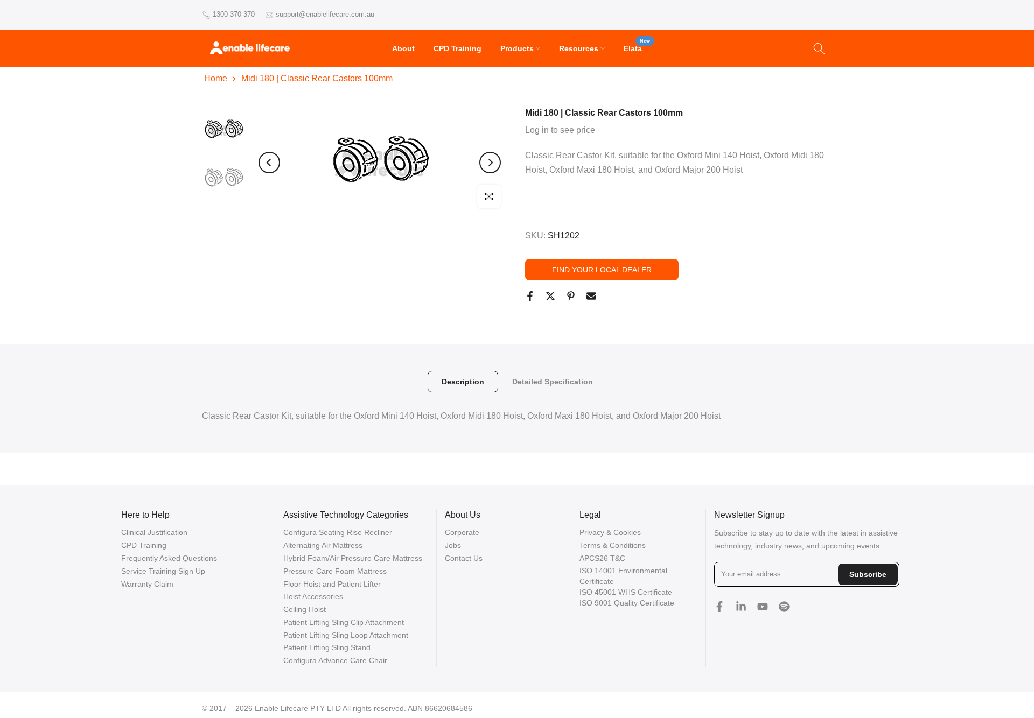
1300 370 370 (234, 14)
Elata (637, 47)
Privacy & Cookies (610, 532)
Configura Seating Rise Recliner (337, 532)
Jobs (453, 545)
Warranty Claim (147, 584)
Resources (578, 48)
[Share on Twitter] (550, 296)
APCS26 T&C (602, 558)
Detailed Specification (552, 381)
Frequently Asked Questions (169, 558)
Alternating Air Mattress (322, 545)
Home (215, 78)
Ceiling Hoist (304, 609)
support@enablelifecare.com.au (325, 14)
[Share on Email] (591, 296)
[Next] (490, 162)
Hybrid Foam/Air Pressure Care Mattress (352, 558)
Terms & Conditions (612, 545)
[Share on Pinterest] (571, 296)
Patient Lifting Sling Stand (327, 647)
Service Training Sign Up (163, 571)
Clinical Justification (154, 532)
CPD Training (457, 48)
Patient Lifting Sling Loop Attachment (345, 635)
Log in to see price (560, 130)
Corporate (462, 532)
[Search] (819, 48)
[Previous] (269, 162)
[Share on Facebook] (530, 296)
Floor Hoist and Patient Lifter (332, 584)
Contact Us (464, 558)
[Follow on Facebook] (719, 607)
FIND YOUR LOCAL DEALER (602, 269)
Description (463, 381)
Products (517, 48)
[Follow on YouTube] (762, 607)
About (403, 48)
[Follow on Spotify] (784, 607)
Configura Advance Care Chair (335, 660)
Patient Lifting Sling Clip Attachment (343, 622)
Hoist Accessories (313, 596)
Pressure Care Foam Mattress (335, 571)
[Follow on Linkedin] (741, 607)
